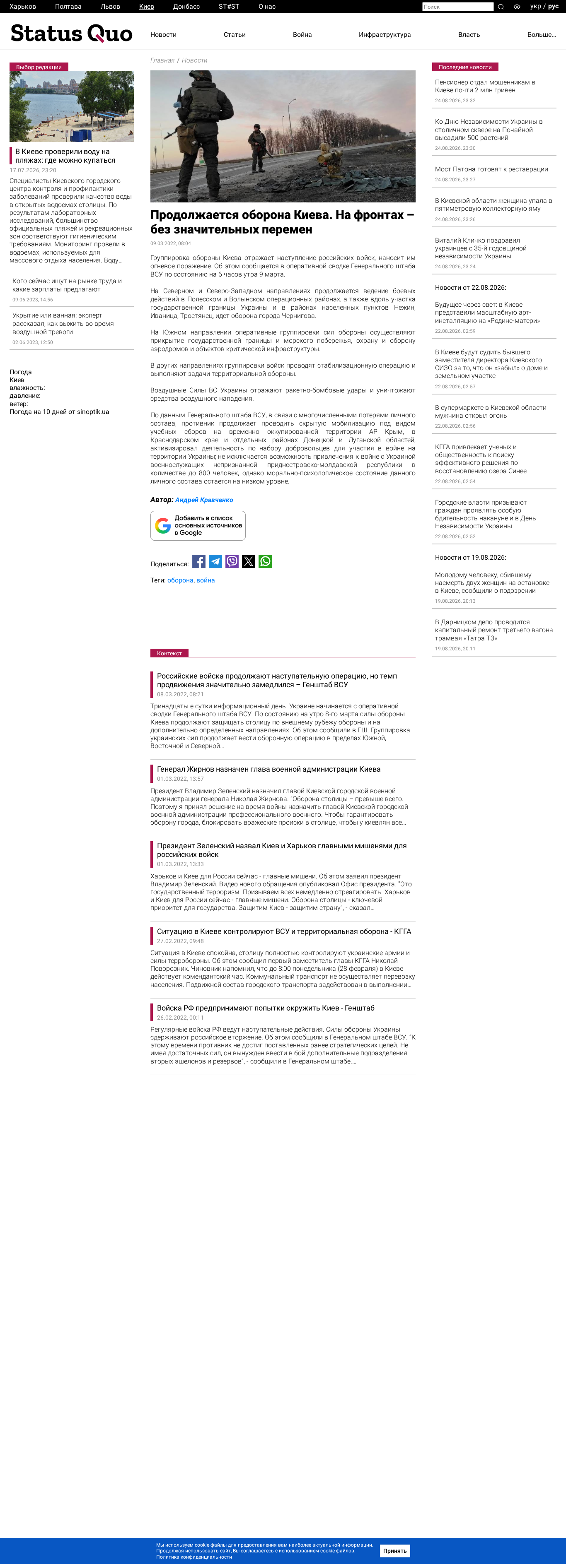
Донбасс (186, 6)
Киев (146, 6)
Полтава (68, 6)
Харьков (23, 6)
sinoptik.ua (93, 412)
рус (553, 6)
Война (302, 34)
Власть (469, 34)
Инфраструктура (385, 34)
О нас (267, 6)
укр (535, 6)
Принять (395, 1550)
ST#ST (229, 6)
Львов (110, 6)
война (205, 580)
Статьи (235, 34)
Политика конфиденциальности (194, 1557)
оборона (180, 580)
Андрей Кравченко (204, 500)
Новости (163, 34)
